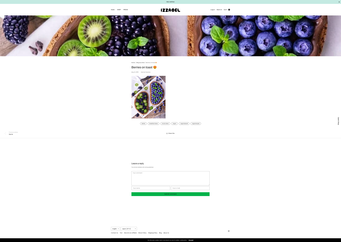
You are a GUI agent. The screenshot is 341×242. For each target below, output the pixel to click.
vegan (174, 123)
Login (212, 9)
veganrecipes (195, 123)
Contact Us (114, 233)
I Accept (191, 240)
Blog (160, 233)
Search (219, 9)
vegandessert (184, 123)
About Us (166, 233)
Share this (171, 133)
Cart (225, 9)
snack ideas (165, 123)
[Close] (339, 2)
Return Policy (142, 233)
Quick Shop (338, 121)
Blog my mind (140, 62)
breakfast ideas (153, 123)
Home (113, 9)
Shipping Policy (152, 233)
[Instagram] (229, 231)
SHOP (119, 9)
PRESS (125, 9)
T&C (121, 233)
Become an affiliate (130, 233)
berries (143, 123)
